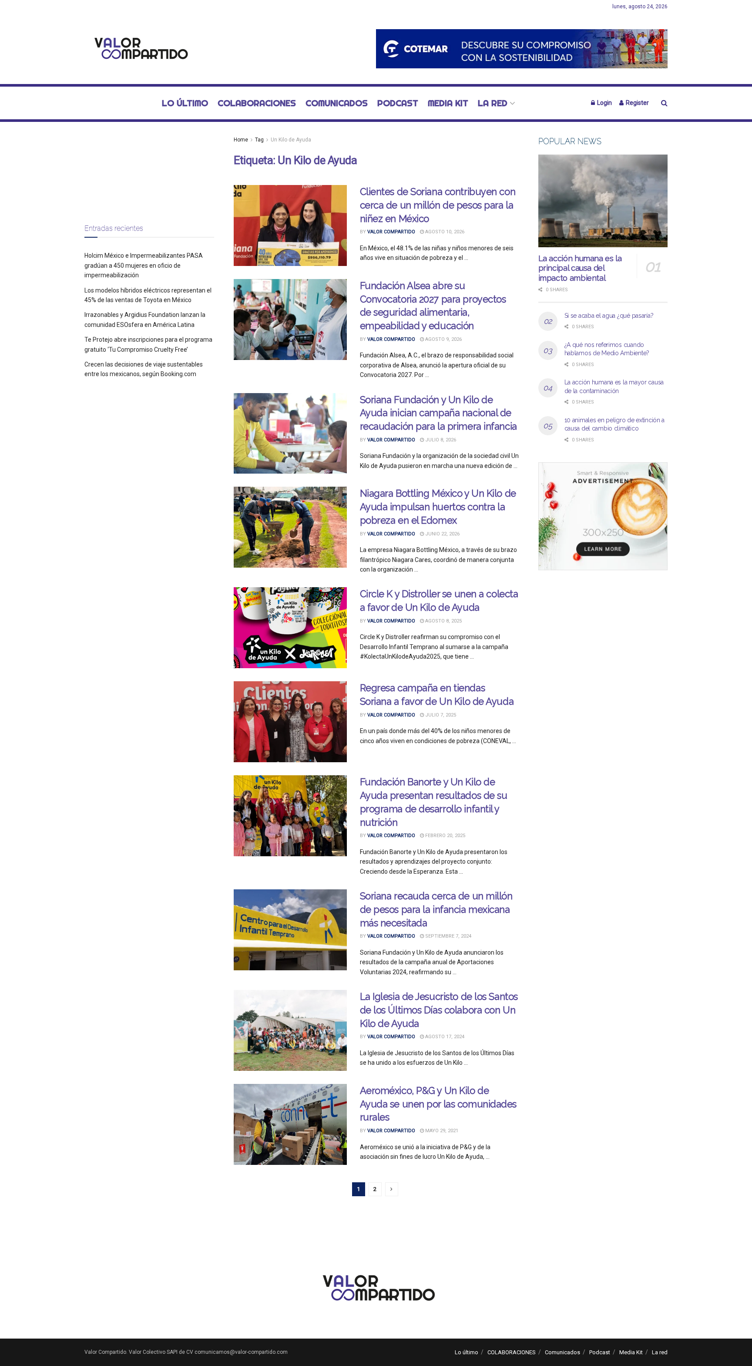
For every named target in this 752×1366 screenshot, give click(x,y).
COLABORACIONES (257, 103)
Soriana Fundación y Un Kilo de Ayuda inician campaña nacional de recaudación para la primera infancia (438, 413)
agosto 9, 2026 (443, 339)
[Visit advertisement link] (522, 48)
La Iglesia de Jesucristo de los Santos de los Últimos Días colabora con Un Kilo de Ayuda (439, 1010)
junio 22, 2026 (442, 534)
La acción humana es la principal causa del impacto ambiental (580, 268)
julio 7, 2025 (440, 715)
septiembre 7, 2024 (447, 936)
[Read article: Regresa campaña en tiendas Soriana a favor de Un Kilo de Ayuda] (290, 721)
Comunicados (337, 103)
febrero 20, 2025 (444, 835)
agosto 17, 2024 (444, 1037)
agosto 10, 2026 (444, 232)
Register (636, 102)
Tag (259, 140)
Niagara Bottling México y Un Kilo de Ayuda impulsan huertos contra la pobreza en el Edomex (438, 507)
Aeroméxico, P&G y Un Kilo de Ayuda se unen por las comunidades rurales (438, 1104)
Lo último (185, 103)
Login (604, 102)
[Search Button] (664, 103)
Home (241, 140)
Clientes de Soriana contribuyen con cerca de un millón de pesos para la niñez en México (438, 205)
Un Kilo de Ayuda (291, 140)
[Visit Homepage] (138, 49)
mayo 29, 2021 (441, 1131)
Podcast (397, 103)
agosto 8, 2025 (443, 621)
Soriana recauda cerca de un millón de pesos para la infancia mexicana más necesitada (436, 909)
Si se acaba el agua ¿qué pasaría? (609, 315)
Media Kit (448, 103)
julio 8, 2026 (440, 440)
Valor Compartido (391, 232)
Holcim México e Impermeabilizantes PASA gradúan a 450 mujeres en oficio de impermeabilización (143, 265)
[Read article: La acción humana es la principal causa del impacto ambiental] (603, 201)
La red (492, 103)
